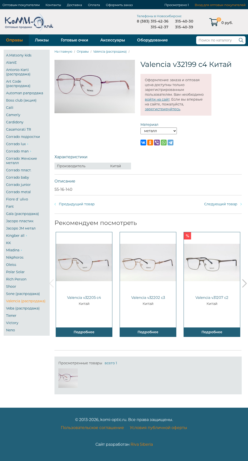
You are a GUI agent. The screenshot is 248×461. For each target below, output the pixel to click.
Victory (12, 323)
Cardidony (14, 122)
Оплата (94, 5)
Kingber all (15, 235)
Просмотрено (175, 5)
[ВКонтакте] (143, 142)
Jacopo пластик (19, 221)
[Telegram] (170, 142)
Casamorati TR (18, 129)
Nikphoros (14, 257)
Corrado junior (18, 185)
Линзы (42, 40)
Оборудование (152, 40)
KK (8, 243)
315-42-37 (159, 27)
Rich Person (16, 279)
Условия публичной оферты (158, 427)
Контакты (53, 5)
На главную (63, 51)
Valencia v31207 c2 (211, 297)
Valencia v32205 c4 (84, 297)
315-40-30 (184, 21)
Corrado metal (18, 192)
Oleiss (11, 264)
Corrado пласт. (18, 170)
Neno (10, 330)
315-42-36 (159, 21)
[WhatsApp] (164, 142)
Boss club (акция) (21, 100)
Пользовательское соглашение (92, 427)
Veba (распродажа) (23, 308)
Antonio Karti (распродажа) (18, 72)
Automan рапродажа (24, 93)
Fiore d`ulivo (17, 199)
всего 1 (111, 363)
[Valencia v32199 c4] (68, 378)
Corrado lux (16, 144)
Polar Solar (15, 272)
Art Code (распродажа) (18, 83)
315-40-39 (184, 27)
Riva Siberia (142, 444)
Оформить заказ (119, 5)
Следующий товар (220, 204)
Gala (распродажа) (22, 214)
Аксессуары (112, 40)
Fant (10, 206)
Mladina (12, 250)
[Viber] (157, 142)
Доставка (74, 5)
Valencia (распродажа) (26, 301)
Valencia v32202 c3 (148, 297)
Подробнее (84, 332)
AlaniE (11, 62)
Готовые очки (74, 40)
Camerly (13, 115)
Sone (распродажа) (23, 294)
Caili (9, 107)
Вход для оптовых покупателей (220, 5)
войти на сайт (157, 99)
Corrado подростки (23, 137)
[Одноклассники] (150, 142)
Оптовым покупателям (21, 5)
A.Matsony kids (18, 55)
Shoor (11, 286)
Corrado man (17, 151)
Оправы (14, 40)
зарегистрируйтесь (162, 109)
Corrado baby (17, 177)
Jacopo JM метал (21, 228)
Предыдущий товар (77, 204)
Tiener (11, 315)
